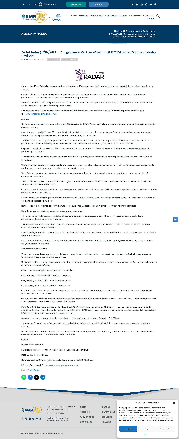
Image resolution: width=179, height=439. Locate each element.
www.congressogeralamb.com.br (41, 113)
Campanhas (135, 16)
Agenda (123, 16)
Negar (147, 429)
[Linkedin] (30, 419)
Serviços (148, 16)
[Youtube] (37, 419)
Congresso (111, 16)
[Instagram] (26, 419)
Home (117, 31)
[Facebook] (33, 419)
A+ (36, 4)
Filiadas (150, 18)
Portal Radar (34, 370)
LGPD (146, 434)
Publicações (96, 16)
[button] (174, 402)
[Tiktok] (40, 419)
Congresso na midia (69, 59)
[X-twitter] (23, 419)
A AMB (74, 16)
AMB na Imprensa (131, 31)
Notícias (83, 16)
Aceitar (128, 429)
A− (24, 4)
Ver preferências (166, 429)
